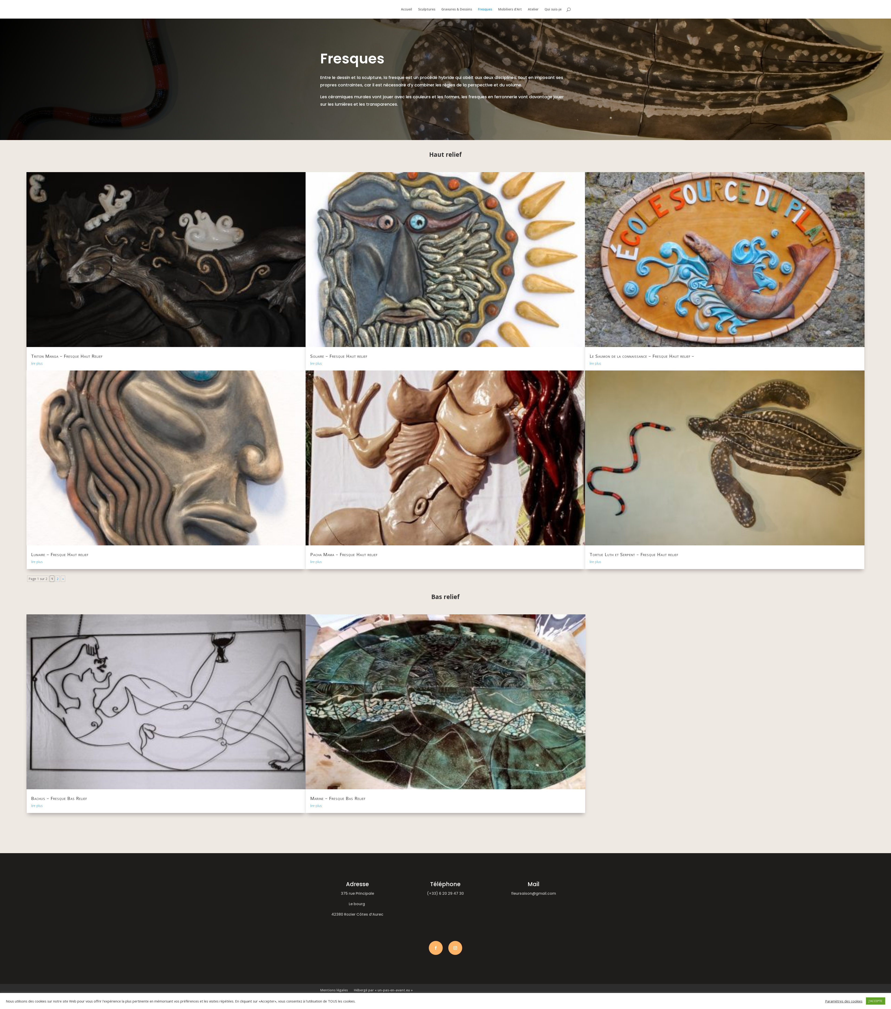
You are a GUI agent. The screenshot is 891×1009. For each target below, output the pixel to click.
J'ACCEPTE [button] (875, 1001)
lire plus (37, 363)
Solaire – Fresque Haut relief (338, 356)
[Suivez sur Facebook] (436, 948)
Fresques (485, 9)
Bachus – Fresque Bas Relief (59, 798)
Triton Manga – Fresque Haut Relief (67, 356)
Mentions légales (334, 990)
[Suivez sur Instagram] (455, 948)
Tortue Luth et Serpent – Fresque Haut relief (634, 554)
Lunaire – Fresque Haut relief (59, 554)
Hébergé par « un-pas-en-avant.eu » (383, 990)
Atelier (533, 9)
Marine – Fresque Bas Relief (337, 798)
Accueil (406, 9)
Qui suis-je (553, 9)
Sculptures (426, 9)
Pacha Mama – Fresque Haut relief (344, 554)
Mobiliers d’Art (510, 9)
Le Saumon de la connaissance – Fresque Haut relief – (642, 356)
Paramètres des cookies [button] (843, 1001)
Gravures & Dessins (456, 9)
